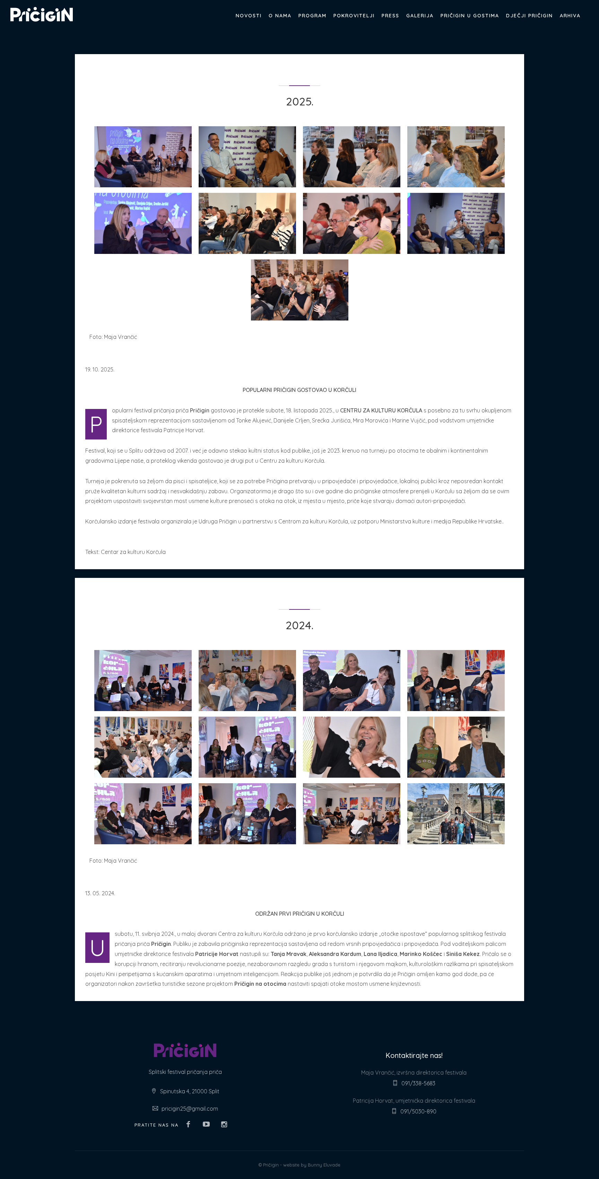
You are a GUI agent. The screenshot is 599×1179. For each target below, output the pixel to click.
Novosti (249, 15)
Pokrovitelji (354, 15)
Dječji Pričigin (529, 15)
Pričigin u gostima (470, 15)
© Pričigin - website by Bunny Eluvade (299, 1165)
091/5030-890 (418, 1111)
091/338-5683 (418, 1083)
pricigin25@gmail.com (190, 1108)
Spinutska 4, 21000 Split (189, 1091)
